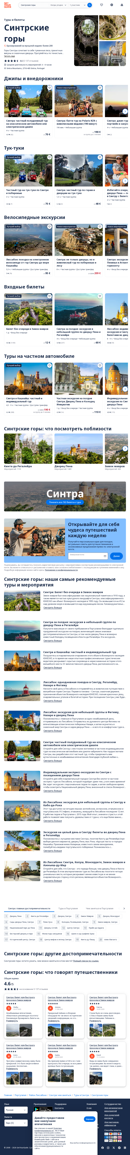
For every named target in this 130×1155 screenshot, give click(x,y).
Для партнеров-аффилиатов (111, 1123)
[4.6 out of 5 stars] (11, 989)
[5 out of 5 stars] (23, 1004)
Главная (8, 1095)
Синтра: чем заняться (60, 1095)
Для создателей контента (111, 1116)
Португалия (20, 1095)
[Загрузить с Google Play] (43, 1109)
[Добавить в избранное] (49, 87)
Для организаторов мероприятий (113, 1109)
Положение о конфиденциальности (61, 570)
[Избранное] (102, 5)
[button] (28, 111)
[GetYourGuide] (7, 5)
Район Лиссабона (37, 1095)
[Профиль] (122, 5)
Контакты (59, 1108)
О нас (89, 1108)
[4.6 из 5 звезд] (11, 60)
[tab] (29, 908)
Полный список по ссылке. (86, 961)
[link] (28, 111)
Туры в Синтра (81, 1095)
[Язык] (112, 5)
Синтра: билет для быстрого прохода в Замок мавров (20, 999)
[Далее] (125, 111)
